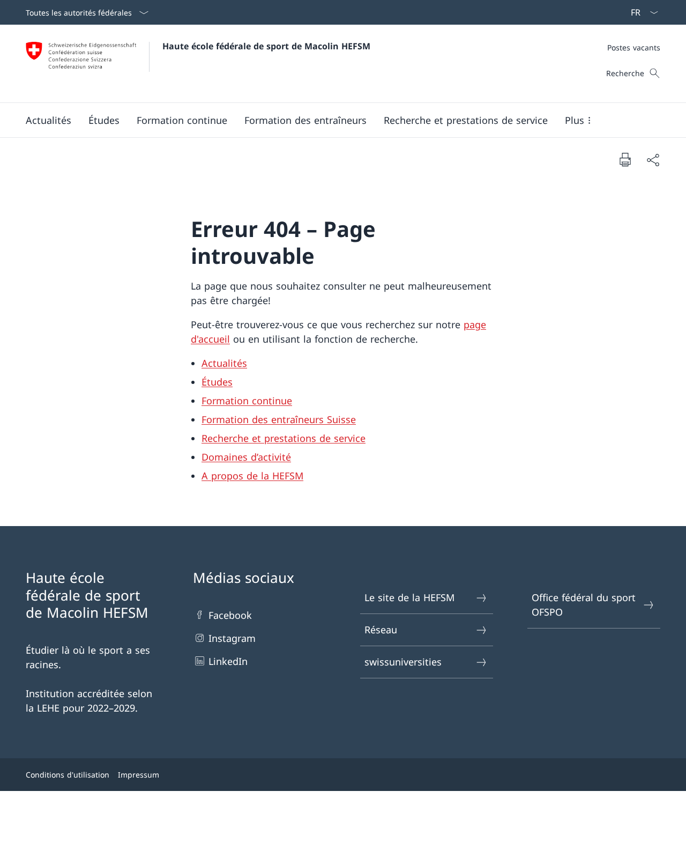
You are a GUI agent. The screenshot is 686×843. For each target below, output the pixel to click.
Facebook (230, 615)
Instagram (232, 638)
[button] (48, 120)
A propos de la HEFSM (252, 475)
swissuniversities (403, 661)
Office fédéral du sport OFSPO (584, 604)
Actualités (224, 363)
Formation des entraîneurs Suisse (279, 419)
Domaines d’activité (246, 456)
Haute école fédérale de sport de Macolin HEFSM (266, 46)
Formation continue (247, 400)
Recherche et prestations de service (284, 438)
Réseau (380, 629)
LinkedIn (228, 661)
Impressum (138, 775)
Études (217, 381)
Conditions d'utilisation (67, 775)
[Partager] (653, 159)
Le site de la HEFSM (409, 597)
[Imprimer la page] (625, 159)
